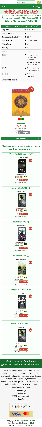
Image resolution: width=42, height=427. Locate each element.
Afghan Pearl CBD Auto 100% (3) (21, 154)
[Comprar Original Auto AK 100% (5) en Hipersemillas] (21, 301)
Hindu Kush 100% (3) (21, 222)
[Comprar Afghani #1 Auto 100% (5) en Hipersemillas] (21, 200)
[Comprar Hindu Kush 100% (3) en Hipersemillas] (21, 234)
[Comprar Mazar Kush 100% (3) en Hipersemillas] (21, 268)
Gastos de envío (14, 361)
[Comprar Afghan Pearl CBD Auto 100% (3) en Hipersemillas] (21, 166)
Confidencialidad (21, 364)
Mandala (38, 15)
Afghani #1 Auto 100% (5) (21, 188)
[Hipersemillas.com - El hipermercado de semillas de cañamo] (21, 11)
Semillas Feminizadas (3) (11, 18)
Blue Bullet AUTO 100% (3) (21, 323)
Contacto (35, 364)
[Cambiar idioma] (38, 2)
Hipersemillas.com (28, 421)
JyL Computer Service (25, 425)
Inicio (4, 7)
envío (25, 128)
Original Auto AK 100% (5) (21, 290)
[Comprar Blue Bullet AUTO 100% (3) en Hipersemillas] (21, 335)
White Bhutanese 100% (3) (31, 18)
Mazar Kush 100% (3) (21, 256)
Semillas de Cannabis (25, 15)
